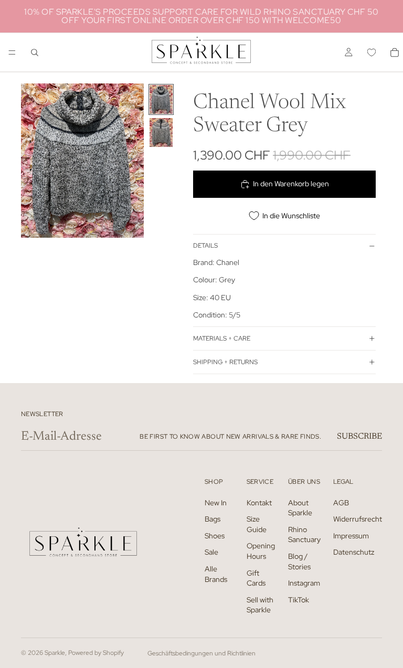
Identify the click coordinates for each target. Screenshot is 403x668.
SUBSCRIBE (359, 436)
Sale (211, 552)
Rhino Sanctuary (304, 535)
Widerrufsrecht (357, 519)
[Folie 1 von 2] (161, 99)
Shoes (215, 535)
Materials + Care (221, 338)
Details (205, 245)
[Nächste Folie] (132, 160)
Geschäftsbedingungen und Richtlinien (201, 653)
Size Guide (257, 524)
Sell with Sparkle (260, 605)
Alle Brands (216, 574)
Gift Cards (256, 578)
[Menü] (12, 52)
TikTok (298, 600)
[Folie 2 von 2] (161, 132)
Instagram (304, 583)
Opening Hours (261, 551)
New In (216, 502)
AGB (341, 502)
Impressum (351, 535)
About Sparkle (300, 508)
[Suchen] (34, 52)
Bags (212, 519)
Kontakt (259, 502)
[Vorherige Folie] (32, 160)
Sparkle (55, 653)
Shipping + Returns (225, 362)
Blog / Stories (299, 561)
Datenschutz (353, 552)
